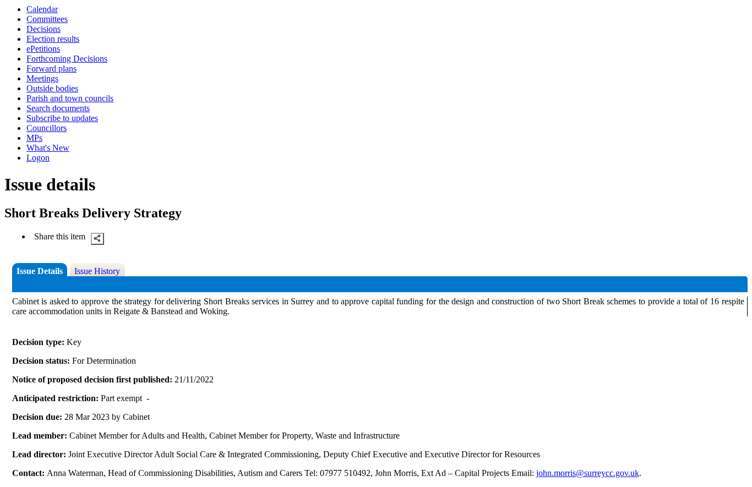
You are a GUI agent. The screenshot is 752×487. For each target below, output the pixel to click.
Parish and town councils (69, 98)
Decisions (43, 29)
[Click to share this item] (97, 239)
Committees (47, 19)
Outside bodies (52, 88)
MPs (34, 138)
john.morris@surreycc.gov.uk (587, 473)
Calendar (42, 9)
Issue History (97, 271)
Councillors (46, 128)
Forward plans (51, 68)
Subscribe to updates (62, 118)
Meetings (42, 78)
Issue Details (40, 271)
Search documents (58, 108)
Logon (38, 157)
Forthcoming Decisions (66, 58)
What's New (47, 147)
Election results (52, 38)
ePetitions (43, 48)
